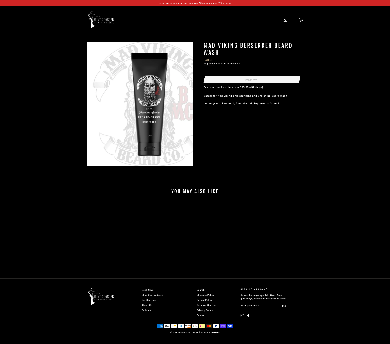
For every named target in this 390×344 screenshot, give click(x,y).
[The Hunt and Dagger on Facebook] (248, 315)
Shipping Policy (205, 295)
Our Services (149, 300)
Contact (201, 315)
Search (201, 289)
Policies (146, 310)
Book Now (147, 289)
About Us (147, 305)
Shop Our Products (152, 295)
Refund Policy (204, 300)
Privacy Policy (205, 310)
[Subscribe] (284, 306)
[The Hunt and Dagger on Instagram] (242, 315)
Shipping (209, 63)
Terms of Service (206, 305)
